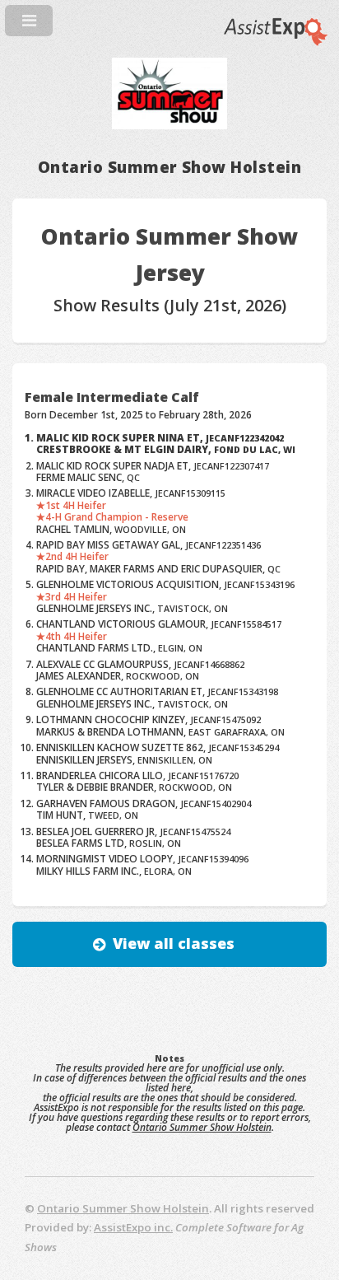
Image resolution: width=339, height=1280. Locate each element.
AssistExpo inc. (133, 1227)
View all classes (174, 943)
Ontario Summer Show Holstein (202, 1127)
